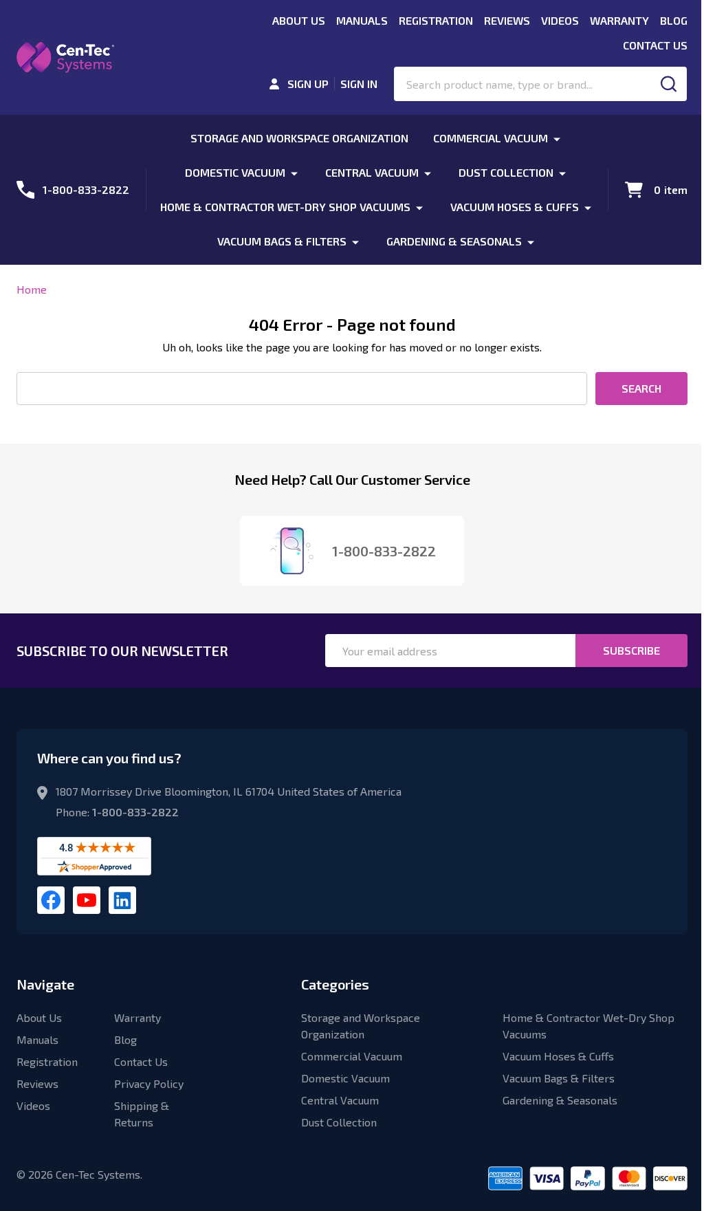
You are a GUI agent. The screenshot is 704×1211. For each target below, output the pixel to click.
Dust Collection (506, 172)
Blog (674, 20)
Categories (335, 984)
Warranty (619, 20)
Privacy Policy (149, 1083)
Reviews (507, 20)
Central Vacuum (372, 172)
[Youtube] (86, 900)
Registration (436, 20)
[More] (556, 137)
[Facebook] (51, 900)
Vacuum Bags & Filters (281, 241)
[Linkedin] (122, 900)
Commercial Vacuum (490, 137)
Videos (560, 20)
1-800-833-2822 (135, 811)
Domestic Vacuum (235, 172)
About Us (298, 20)
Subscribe (631, 650)
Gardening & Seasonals (454, 241)
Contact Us (655, 45)
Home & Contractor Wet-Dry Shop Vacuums (285, 206)
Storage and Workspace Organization (299, 137)
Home (31, 289)
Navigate (45, 984)
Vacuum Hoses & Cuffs (514, 206)
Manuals (362, 20)
